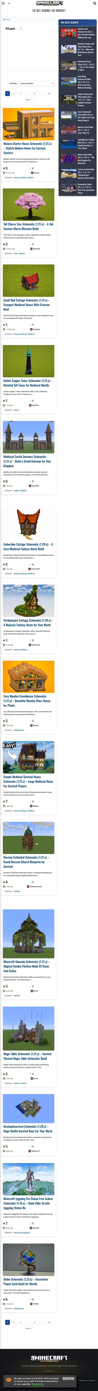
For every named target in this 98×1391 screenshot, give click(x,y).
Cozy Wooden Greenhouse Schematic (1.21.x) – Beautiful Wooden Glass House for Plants (26, 701)
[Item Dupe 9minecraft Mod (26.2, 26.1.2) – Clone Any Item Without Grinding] (68, 82)
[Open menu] (3, 3)
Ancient (16, 1083)
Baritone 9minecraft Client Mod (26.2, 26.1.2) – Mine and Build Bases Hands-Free (86, 50)
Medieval (31, 334)
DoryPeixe (35, 486)
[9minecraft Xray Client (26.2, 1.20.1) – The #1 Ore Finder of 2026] (68, 66)
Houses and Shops (20, 178)
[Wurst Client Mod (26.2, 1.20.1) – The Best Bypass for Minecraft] (68, 159)
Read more (38, 1384)
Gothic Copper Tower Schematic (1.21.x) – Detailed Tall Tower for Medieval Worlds (27, 382)
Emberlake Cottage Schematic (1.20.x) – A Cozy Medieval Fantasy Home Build (28, 546)
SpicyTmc (36, 249)
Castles (16, 491)
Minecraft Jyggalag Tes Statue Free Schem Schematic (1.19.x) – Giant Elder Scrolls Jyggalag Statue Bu (28, 1203)
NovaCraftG (35, 569)
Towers (16, 410)
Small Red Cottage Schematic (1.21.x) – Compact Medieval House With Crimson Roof (26, 304)
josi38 (36, 991)
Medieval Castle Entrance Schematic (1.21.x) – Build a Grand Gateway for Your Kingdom (27, 461)
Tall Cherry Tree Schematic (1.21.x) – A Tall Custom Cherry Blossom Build (28, 226)
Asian (16, 253)
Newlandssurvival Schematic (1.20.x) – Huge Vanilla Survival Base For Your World (27, 1128)
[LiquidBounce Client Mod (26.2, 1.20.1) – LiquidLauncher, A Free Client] (68, 144)
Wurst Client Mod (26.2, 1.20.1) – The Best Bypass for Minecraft (86, 158)
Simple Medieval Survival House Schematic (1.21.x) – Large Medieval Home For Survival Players (28, 781)
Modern (31, 178)
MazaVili (36, 1228)
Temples (17, 891)
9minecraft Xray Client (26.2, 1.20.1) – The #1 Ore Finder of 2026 (86, 65)
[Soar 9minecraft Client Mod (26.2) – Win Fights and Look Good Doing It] (68, 116)
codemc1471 (35, 1151)
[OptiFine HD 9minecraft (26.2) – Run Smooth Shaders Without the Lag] (68, 33)
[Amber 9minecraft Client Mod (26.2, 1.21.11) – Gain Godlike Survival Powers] (68, 100)
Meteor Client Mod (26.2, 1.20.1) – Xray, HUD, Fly (85, 130)
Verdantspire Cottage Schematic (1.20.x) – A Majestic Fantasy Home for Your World (28, 622)
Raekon (36, 173)
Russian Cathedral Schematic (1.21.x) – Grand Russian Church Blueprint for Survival (26, 862)
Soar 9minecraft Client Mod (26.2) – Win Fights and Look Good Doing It (86, 116)
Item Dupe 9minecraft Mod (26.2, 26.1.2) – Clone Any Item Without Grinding (84, 82)
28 (49, 93)
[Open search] (95, 3)
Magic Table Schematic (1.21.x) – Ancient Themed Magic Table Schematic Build (27, 1056)
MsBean (36, 806)
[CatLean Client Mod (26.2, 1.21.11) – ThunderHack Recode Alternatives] (68, 174)
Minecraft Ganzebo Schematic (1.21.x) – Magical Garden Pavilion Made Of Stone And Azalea (26, 966)
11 (34, 93)
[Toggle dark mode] (9, 3)
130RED (36, 1304)
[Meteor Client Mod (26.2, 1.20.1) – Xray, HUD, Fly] (68, 130)
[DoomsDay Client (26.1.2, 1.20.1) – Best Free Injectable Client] (68, 189)
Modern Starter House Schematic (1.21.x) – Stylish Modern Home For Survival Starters (27, 148)
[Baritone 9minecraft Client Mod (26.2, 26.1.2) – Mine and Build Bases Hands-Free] (68, 49)
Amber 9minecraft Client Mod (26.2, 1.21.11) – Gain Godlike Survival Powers (85, 100)
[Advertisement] (28, 52)
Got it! (68, 1379)
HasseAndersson (36, 886)
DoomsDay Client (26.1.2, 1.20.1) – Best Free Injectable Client (86, 188)
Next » (28, 99)
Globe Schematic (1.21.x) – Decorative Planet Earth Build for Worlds (25, 1281)
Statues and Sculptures (22, 1233)
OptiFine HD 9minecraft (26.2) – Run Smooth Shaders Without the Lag (86, 33)
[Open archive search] (20, 28)
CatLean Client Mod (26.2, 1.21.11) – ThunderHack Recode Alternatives (86, 173)
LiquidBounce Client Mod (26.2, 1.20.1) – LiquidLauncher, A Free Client (86, 144)
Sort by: (13, 83)
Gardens (22, 253)
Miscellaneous (19, 730)
